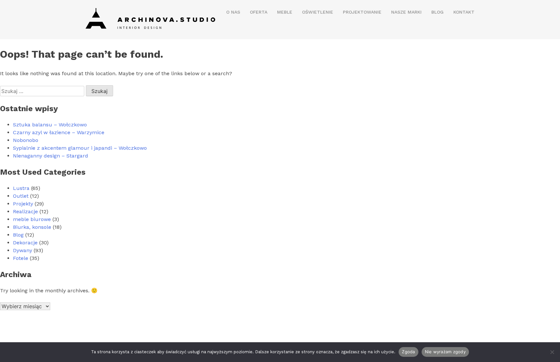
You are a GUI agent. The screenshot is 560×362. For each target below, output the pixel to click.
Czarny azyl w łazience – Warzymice (58, 132)
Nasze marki (406, 12)
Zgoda (408, 351)
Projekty (23, 204)
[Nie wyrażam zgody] (552, 352)
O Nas (233, 12)
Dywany (22, 250)
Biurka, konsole (32, 227)
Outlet (21, 196)
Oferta (258, 12)
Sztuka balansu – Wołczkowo (50, 125)
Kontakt (463, 12)
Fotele (20, 258)
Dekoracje (25, 242)
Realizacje (25, 211)
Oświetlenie (317, 12)
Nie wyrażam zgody (445, 351)
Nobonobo (25, 140)
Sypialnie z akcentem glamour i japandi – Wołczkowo (80, 148)
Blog (437, 12)
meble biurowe (32, 219)
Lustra (21, 188)
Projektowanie (362, 12)
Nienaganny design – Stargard (50, 156)
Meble (284, 12)
